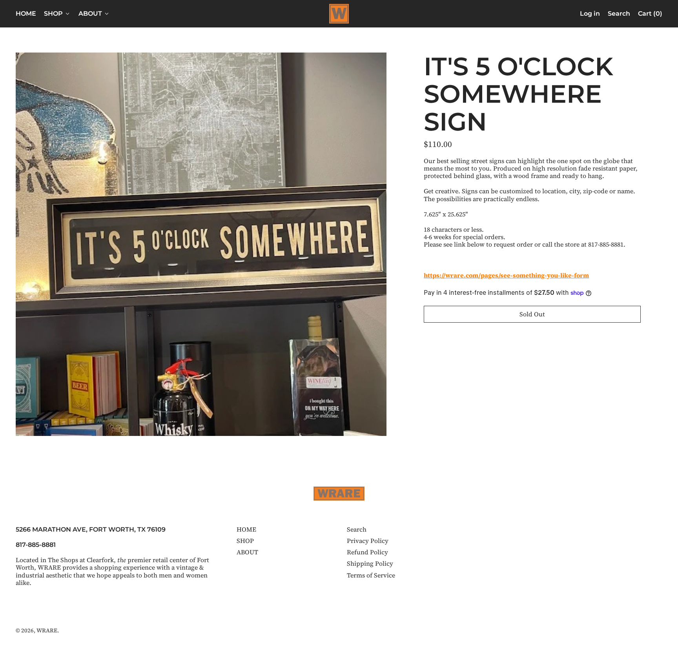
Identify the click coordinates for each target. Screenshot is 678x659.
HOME (26, 13)
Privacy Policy (367, 540)
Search (356, 529)
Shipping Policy (370, 563)
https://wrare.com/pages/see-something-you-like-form (506, 275)
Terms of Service (371, 575)
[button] (619, 13)
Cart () (650, 15)
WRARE (46, 630)
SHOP (245, 540)
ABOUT (247, 552)
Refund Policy (367, 552)
